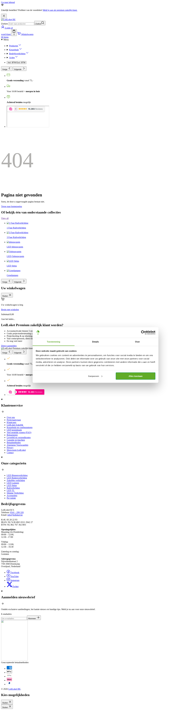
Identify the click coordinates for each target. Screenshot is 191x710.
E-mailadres (6, 614)
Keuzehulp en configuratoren (19, 427)
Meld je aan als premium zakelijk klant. (60, 10)
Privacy (10, 447)
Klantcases (11, 422)
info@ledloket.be (15, 515)
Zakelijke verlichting (16, 480)
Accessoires (12, 495)
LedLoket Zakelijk (15, 425)
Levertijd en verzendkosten (19, 437)
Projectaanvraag (14, 420)
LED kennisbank (14, 430)
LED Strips (12, 485)
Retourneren (12, 435)
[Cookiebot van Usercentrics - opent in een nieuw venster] (143, 332)
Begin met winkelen (10, 309)
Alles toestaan (135, 376)
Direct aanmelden (9, 346)
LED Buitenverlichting (17, 478)
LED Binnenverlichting (17, 475)
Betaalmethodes (14, 442)
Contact (10, 452)
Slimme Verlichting (15, 493)
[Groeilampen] (13, 179)
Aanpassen (93, 376)
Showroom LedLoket (16, 450)
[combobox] (21, 23)
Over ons (11, 417)
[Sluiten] (4, 16)
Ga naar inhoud (8, 2)
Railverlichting (13, 488)
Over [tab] (137, 342)
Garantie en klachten (16, 440)
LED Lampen (13, 483)
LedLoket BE (14, 689)
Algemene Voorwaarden (17, 445)
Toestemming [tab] (53, 342)
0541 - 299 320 (17, 512)
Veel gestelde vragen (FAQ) (19, 432)
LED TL (11, 490)
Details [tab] (95, 342)
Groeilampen (12, 275)
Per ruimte (11, 498)
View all (5, 218)
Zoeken (4, 24)
